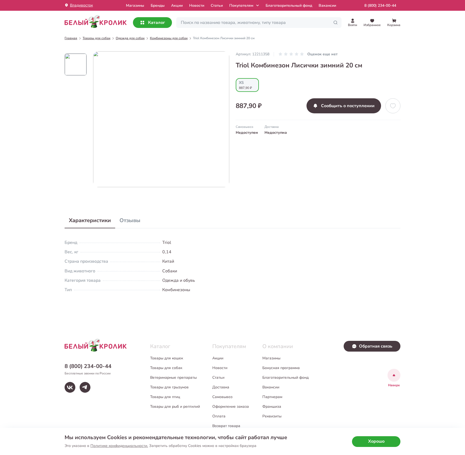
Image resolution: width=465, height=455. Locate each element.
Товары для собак (166, 367)
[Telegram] (85, 387)
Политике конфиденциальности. (119, 445)
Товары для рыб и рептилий (175, 406)
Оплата (219, 416)
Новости (196, 5)
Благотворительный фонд (289, 5)
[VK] (70, 387)
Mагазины (135, 5)
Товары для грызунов (169, 387)
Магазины (271, 358)
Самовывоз (222, 396)
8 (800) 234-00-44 (380, 5)
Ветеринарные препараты (173, 377)
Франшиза (271, 406)
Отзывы (129, 220)
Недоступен (247, 132)
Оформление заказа (230, 406)
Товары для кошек (166, 358)
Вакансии (327, 5)
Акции (177, 5)
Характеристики (90, 220)
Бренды (158, 5)
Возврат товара (226, 425)
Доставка (220, 387)
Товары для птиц (165, 396)
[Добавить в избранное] (392, 105)
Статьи (217, 5)
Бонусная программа (281, 367)
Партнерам (272, 396)
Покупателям (241, 5)
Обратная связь (375, 346)
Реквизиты (271, 416)
